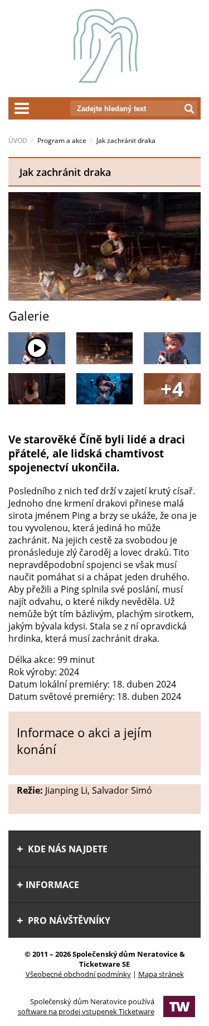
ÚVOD (17, 140)
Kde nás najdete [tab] (67, 849)
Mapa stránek (161, 974)
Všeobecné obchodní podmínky (78, 974)
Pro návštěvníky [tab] (68, 920)
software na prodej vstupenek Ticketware (86, 1011)
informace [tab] (52, 885)
